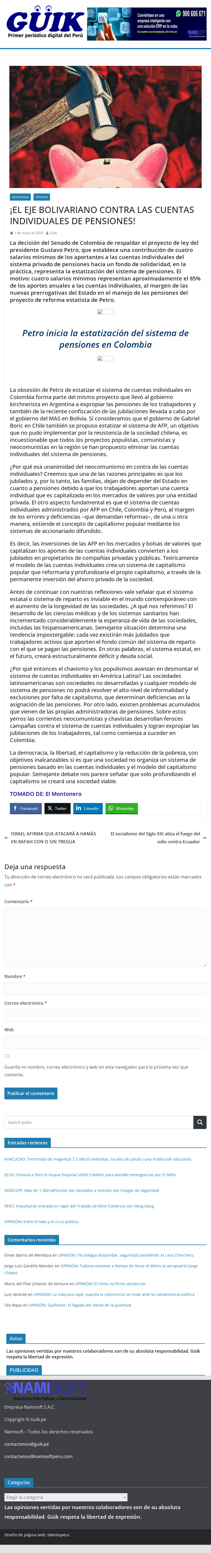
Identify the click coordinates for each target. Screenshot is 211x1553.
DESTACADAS (20, 197)
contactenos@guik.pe (26, 1444)
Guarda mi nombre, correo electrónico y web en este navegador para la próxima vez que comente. (96, 1071)
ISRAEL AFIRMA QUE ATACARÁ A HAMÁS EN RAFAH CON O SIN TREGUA (53, 838)
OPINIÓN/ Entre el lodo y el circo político (41, 1221)
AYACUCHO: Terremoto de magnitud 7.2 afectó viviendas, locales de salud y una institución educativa (97, 1159)
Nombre (15, 976)
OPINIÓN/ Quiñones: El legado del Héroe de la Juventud (80, 1305)
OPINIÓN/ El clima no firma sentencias (110, 1283)
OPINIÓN (42, 197)
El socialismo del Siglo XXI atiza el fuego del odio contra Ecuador (155, 838)
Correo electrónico (25, 1003)
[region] (147, 24)
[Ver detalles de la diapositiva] (147, 24)
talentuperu (59, 1534)
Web (9, 1030)
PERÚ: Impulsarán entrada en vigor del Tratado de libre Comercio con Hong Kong (79, 1206)
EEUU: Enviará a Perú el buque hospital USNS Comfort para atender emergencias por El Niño (90, 1174)
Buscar (200, 1122)
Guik (53, 233)
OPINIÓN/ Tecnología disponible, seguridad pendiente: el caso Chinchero (125, 1255)
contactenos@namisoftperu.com (38, 1456)
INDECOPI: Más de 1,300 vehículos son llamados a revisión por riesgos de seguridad (81, 1190)
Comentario (18, 901)
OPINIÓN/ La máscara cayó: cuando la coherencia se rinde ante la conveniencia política (114, 1294)
